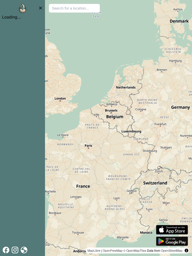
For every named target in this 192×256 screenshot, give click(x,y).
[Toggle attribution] (187, 251)
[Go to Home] (22, 8)
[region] (118, 128)
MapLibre (94, 250)
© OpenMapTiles (134, 250)
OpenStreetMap (171, 250)
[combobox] (74, 8)
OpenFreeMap (112, 250)
